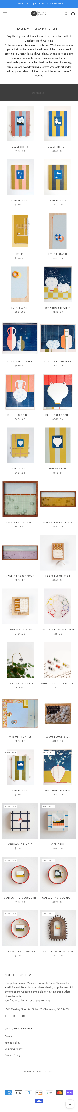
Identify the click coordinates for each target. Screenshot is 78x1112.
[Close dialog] (74, 533)
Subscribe (57, 567)
